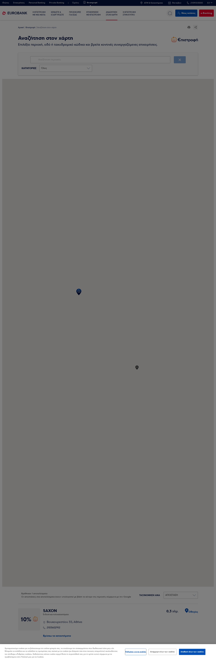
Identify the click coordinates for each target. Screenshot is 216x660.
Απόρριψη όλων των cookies (162, 652)
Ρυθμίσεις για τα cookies (135, 652)
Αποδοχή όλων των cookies (192, 652)
